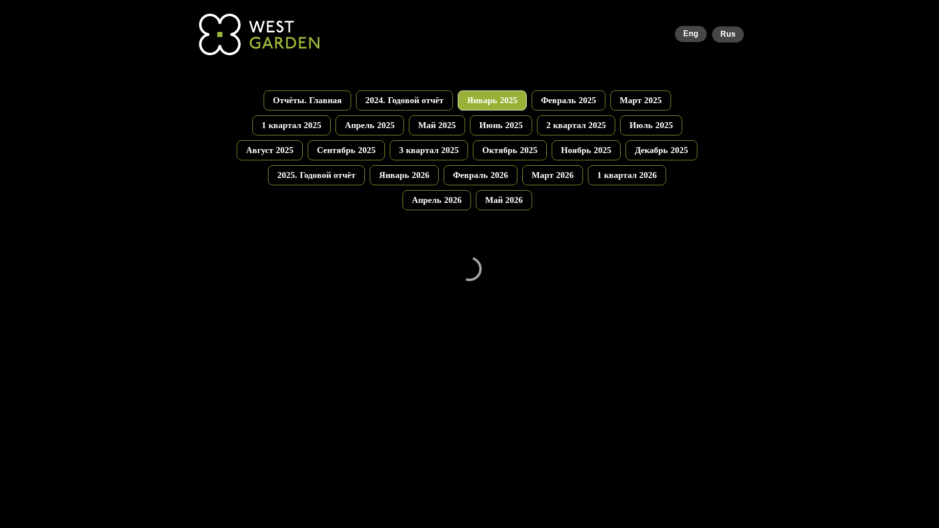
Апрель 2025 (370, 125)
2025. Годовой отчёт (316, 175)
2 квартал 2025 (576, 125)
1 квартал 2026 (627, 175)
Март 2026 (553, 175)
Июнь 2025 (501, 125)
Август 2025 (269, 150)
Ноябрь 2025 (586, 150)
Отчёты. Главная (307, 100)
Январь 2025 (492, 100)
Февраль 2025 (568, 100)
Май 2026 (504, 200)
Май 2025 (437, 125)
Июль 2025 (651, 125)
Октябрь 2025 (509, 150)
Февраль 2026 (480, 175)
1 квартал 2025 (291, 125)
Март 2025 (641, 100)
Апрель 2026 (437, 200)
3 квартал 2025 (429, 150)
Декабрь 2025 (661, 150)
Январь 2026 (404, 175)
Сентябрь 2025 (346, 150)
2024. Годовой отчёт (404, 100)
